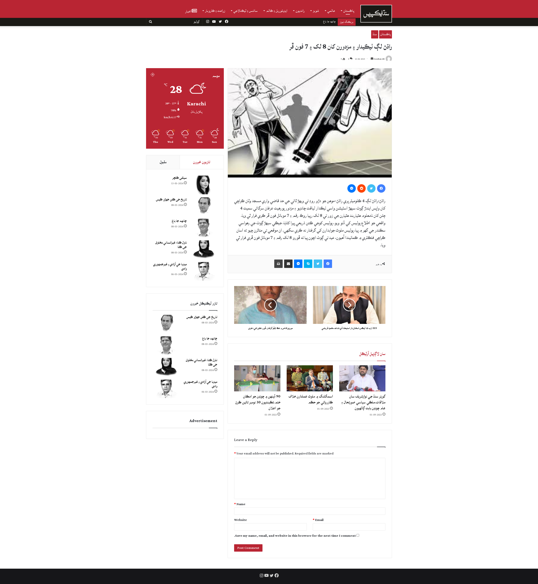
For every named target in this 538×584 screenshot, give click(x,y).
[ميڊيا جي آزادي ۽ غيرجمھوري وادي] (203, 271)
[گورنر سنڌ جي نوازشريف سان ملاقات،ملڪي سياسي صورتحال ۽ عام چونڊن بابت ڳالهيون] (362, 378)
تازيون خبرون (201, 162)
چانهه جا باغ (179, 221)
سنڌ (374, 34)
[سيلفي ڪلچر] (203, 185)
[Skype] (308, 264)
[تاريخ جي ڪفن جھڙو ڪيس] (203, 206)
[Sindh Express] (376, 13)
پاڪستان (348, 10)
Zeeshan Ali (379, 59)
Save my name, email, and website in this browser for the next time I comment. (295, 536)
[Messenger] (351, 188)
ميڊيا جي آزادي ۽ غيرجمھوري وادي (170, 266)
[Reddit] (361, 188)
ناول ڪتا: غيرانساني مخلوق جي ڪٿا (317, 21)
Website (240, 520)
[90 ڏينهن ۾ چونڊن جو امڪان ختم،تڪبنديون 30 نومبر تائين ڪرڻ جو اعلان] (257, 378)
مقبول (163, 162)
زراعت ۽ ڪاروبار (215, 10)
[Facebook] (381, 188)
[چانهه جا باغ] (203, 228)
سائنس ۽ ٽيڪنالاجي (245, 10)
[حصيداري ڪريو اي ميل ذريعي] (288, 264)
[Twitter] (371, 188)
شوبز (316, 10)
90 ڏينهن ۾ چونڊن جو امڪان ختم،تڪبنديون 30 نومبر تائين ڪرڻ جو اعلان (257, 402)
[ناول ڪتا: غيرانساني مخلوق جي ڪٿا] (203, 249)
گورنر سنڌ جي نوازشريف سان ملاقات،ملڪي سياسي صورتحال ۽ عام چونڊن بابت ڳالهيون (363, 402)
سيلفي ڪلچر (179, 178)
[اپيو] (278, 264)
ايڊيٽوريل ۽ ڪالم (276, 10)
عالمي (331, 10)
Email (318, 520)
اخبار (188, 11)
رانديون (300, 10)
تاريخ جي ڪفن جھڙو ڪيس (171, 199)
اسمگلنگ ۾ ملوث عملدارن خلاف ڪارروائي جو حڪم (311, 399)
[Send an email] (372, 59)
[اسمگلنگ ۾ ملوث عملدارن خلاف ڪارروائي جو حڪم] (310, 378)
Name (239, 504)
